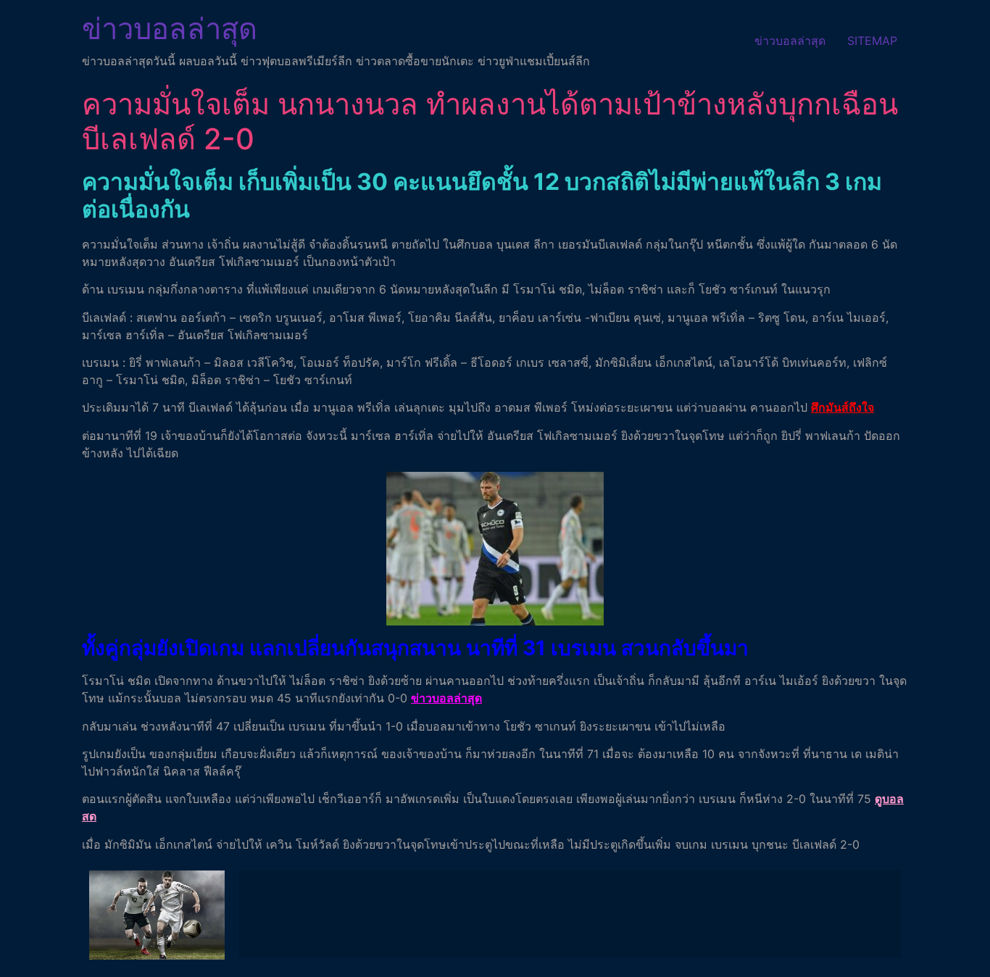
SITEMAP (872, 40)
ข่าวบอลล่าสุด (169, 28)
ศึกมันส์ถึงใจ (842, 407)
